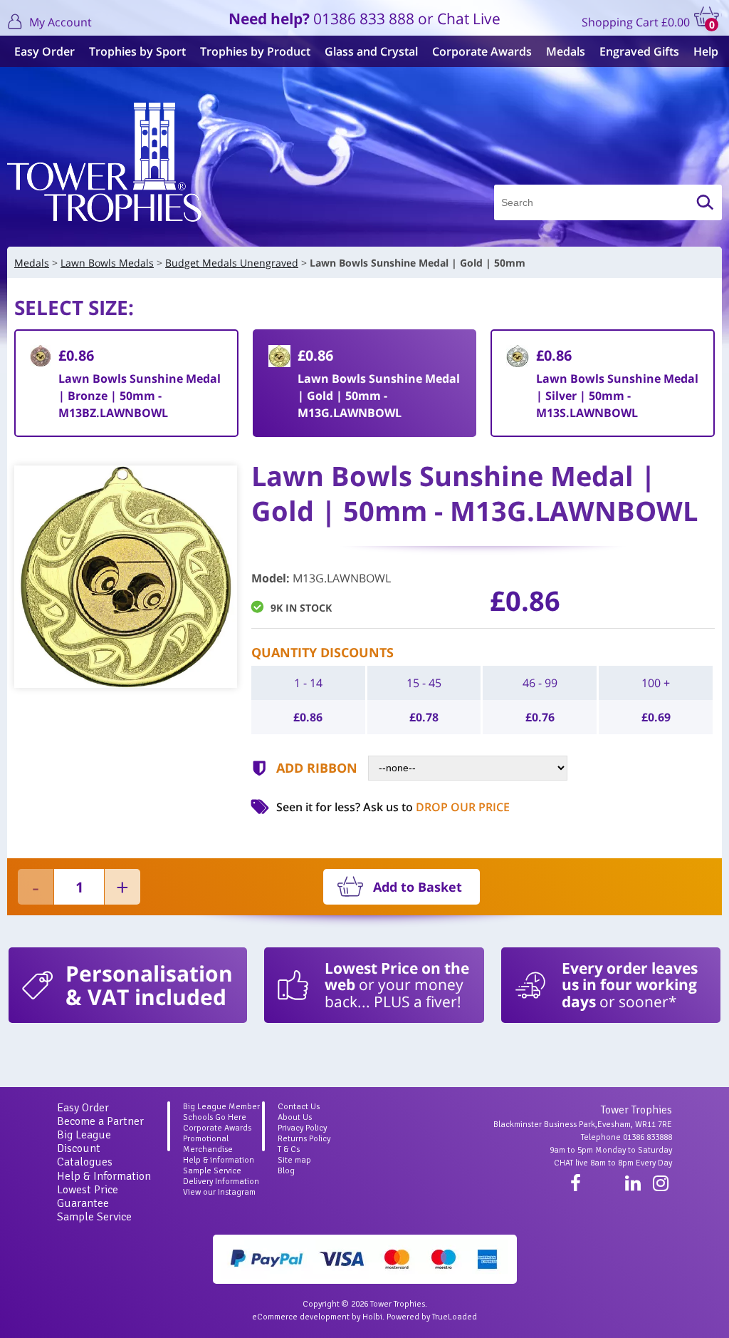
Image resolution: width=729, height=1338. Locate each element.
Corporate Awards (482, 51)
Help (705, 51)
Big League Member (221, 1106)
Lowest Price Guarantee (87, 1196)
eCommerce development (301, 1317)
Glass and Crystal (371, 51)
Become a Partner (100, 1121)
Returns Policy (304, 1138)
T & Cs (289, 1149)
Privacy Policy (302, 1128)
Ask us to (436, 807)
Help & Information (104, 1176)
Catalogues (84, 1162)
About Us (295, 1117)
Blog (286, 1170)
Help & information (218, 1160)
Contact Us (299, 1106)
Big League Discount (84, 1142)
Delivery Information (221, 1181)
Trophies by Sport (137, 51)
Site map (294, 1160)
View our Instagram (219, 1192)
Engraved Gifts (639, 51)
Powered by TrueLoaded (432, 1317)
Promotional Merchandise (208, 1144)
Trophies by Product (255, 51)
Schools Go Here (214, 1117)
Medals (565, 51)
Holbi (372, 1317)
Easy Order (44, 51)
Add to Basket (417, 886)
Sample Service (94, 1217)
